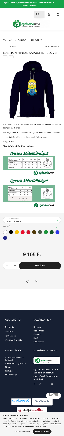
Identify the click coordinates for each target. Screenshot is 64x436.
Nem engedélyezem (22, 431)
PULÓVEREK (36, 40)
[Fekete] (11, 232)
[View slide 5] (31, 116)
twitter (46, 384)
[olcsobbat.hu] (42, 401)
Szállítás (9, 371)
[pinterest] (11, 56)
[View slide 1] (19, 116)
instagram (40, 384)
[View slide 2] (23, 116)
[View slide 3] (25, 116)
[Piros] (22, 232)
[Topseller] (32, 409)
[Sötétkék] (5, 238)
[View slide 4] (28, 116)
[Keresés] (38, 14)
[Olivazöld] (40, 232)
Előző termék (9, 47)
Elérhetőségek (11, 375)
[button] (28, 281)
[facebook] (5, 56)
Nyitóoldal (9, 327)
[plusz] (15, 265)
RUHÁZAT (22, 40)
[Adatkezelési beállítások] (52, 384)
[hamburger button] (5, 14)
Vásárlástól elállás (13, 340)
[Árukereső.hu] (21, 400)
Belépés (37, 327)
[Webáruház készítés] (53, 396)
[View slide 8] (40, 116)
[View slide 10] (46, 116)
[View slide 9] (43, 116)
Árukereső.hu (21, 403)
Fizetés (8, 367)
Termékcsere (10, 336)
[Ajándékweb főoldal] (46, 360)
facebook (34, 384)
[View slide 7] (37, 116)
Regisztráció (38, 331)
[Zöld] (46, 232)
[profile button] (49, 14)
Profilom (37, 334)
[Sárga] (17, 232)
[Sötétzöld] (51, 232)
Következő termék (52, 47)
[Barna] (34, 232)
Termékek (9, 331)
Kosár (36, 338)
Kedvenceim (38, 342)
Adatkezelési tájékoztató (15, 364)
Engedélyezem (42, 431)
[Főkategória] (8, 40)
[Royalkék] (57, 232)
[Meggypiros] (28, 232)
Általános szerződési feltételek (14, 359)
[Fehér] (5, 232)
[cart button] (57, 14)
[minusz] (7, 265)
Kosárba (40, 265)
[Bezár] (60, 4)
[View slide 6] (34, 116)
